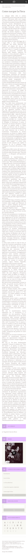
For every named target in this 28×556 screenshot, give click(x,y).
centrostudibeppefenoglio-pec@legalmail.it (12, 548)
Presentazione (7, 474)
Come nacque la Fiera (8, 491)
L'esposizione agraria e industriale (11, 487)
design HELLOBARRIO (7, 551)
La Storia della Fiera (8, 482)
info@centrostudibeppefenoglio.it (10, 546)
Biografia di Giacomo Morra (10, 432)
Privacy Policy (5, 549)
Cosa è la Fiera (7, 478)
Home (3, 6)
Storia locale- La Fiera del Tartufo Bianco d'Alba (15, 6)
